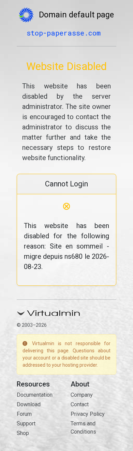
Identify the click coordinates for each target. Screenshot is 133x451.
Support (26, 423)
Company (82, 395)
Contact (80, 404)
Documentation (35, 395)
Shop (23, 433)
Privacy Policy (88, 414)
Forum (24, 414)
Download (29, 404)
